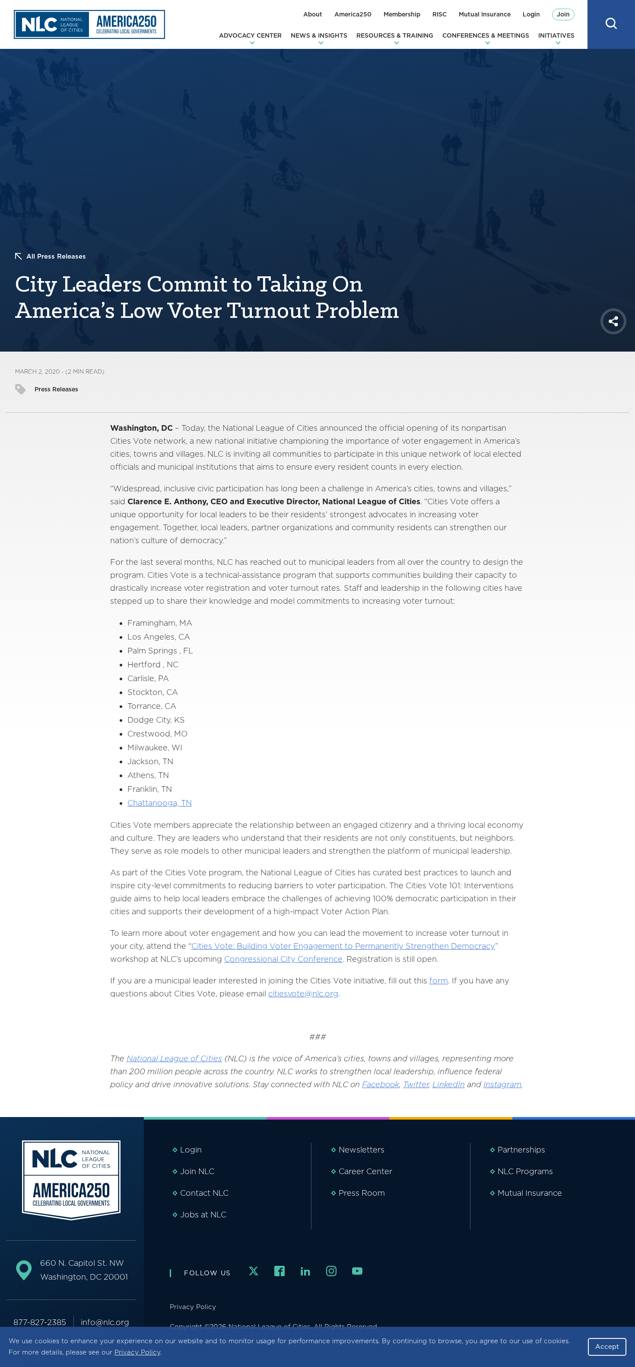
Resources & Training (394, 35)
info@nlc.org (105, 1322)
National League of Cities (174, 1058)
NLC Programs (525, 1171)
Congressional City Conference (283, 959)
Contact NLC (204, 1192)
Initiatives (556, 35)
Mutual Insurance (485, 14)
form (438, 980)
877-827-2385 (39, 1322)
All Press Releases (56, 256)
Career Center (365, 1171)
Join (563, 14)
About (312, 14)
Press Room (362, 1192)
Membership (402, 14)
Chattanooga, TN (159, 802)
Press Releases (56, 389)
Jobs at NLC (203, 1214)
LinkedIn (448, 1084)
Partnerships (521, 1149)
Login (531, 14)
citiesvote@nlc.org (303, 993)
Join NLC (197, 1171)
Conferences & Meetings (485, 35)
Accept (607, 1347)
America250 (352, 14)
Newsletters (361, 1149)
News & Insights (319, 35)
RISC (439, 14)
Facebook (380, 1084)
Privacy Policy (137, 1352)
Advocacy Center (250, 35)
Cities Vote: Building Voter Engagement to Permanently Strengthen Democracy (343, 946)
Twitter (416, 1084)
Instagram (502, 1084)
